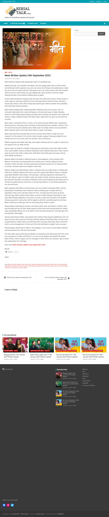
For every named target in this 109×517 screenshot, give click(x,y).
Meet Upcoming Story (37, 266)
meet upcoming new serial (24, 266)
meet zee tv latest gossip (61, 266)
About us (85, 369)
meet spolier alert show (11, 266)
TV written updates (16, 23)
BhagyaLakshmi (8, 350)
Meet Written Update (48, 266)
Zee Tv (10, 72)
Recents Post (62, 370)
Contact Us (85, 374)
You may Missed (10, 335)
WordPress (61, 514)
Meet (6, 72)
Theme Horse (40, 514)
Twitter (104, 1)
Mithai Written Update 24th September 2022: (19, 277)
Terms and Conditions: (88, 385)
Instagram (98, 1)
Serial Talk (16, 514)
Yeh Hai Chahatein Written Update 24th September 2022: (56, 278)
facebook (92, 1)
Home (5, 23)
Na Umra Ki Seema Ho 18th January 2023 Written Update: (93, 356)
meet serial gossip (62, 264)
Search (77, 30)
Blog (83, 371)
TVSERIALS (8, 267)
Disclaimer (85, 376)
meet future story (26, 264)
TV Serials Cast (32, 23)
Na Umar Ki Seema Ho (62, 350)
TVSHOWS (14, 267)
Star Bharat (72, 350)
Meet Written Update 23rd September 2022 (29, 245)
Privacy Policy (86, 381)
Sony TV (47, 350)
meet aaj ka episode (16, 264)
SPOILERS (43, 23)
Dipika (18, 78)
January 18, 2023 (8, 359)
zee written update (22, 267)
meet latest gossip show (37, 264)
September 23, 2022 (10, 78)
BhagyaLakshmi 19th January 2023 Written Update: (14, 356)
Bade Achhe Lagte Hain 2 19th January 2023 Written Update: (41, 356)
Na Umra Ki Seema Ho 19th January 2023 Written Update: (67, 356)
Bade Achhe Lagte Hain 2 (37, 350)
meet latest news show (51, 264)
